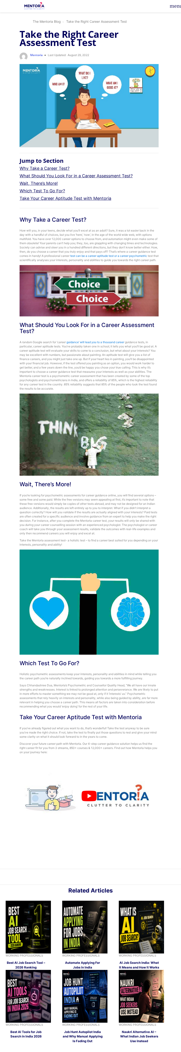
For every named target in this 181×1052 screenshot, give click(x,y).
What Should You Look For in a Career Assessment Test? (76, 175)
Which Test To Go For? (42, 190)
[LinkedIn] (87, 877)
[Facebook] (98, 877)
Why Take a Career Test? (45, 168)
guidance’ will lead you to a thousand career (95, 342)
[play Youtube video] (89, 796)
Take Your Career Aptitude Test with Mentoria (65, 198)
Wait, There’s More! (39, 183)
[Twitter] (93, 877)
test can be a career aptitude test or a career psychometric (108, 256)
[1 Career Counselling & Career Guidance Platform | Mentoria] (34, 6)
